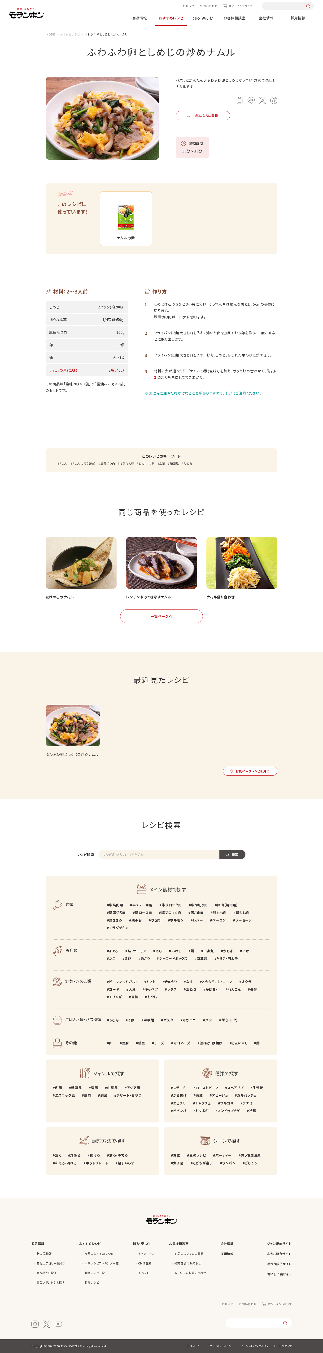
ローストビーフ (207, 1087)
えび (128, 958)
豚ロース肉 (143, 912)
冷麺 (252, 1110)
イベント (143, 1273)
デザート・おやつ (129, 1095)
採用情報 (298, 17)
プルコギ (226, 1103)
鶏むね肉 (242, 912)
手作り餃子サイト (279, 1264)
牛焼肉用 (116, 905)
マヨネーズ (182, 1043)
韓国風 (174, 463)
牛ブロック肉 (172, 905)
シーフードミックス (173, 958)
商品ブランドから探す (51, 1282)
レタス (172, 989)
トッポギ (202, 1110)
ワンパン (229, 1163)
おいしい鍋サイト (279, 1274)
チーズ (159, 1043)
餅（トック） (230, 1020)
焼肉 (87, 1095)
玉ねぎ (191, 989)
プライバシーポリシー (222, 1346)
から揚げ (180, 1095)
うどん (113, 1020)
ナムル (63, 463)
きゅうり (171, 981)
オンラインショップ (240, 6)
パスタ (168, 1020)
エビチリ (179, 1103)
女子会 (178, 1163)
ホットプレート (97, 1163)
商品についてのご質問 (189, 1253)
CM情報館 (145, 1263)
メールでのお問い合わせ (190, 1273)
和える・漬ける (66, 1163)
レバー (198, 920)
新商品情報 (44, 1253)
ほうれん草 (127, 463)
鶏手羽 (136, 920)
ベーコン (219, 920)
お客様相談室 (234, 17)
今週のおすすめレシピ (99, 1253)
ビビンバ (179, 1110)
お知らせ (188, 6)
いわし (176, 950)
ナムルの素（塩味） (84, 463)
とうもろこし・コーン (217, 981)
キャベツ (151, 989)
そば (131, 1020)
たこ (112, 958)
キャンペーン (146, 1253)
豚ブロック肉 (171, 912)
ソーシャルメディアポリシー (256, 1346)
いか (245, 950)
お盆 (176, 1155)
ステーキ (179, 1087)
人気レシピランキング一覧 (102, 1263)
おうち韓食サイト (279, 1253)
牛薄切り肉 (199, 905)
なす (189, 981)
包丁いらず (126, 1163)
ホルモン (176, 920)
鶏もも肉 (220, 912)
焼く (58, 1155)
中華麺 (149, 1020)
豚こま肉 (197, 912)
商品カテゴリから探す (51, 1263)
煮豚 (199, 1095)
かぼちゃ (211, 989)
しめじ (143, 463)
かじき (228, 950)
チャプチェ (203, 1103)
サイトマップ (285, 1346)
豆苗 (134, 996)
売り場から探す (47, 1273)
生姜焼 (258, 1087)
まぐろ (113, 950)
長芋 (253, 989)
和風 (58, 1087)
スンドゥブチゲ (229, 1110)
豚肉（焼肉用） (227, 905)
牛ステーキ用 (142, 905)
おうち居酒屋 (251, 1155)
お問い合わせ (209, 6)
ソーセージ (243, 920)
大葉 (132, 989)
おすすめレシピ (171, 17)
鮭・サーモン (137, 950)
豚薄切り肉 (107, 463)
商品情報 (139, 17)
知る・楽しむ (203, 17)
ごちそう (251, 1163)
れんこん (234, 989)
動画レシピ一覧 (95, 1273)
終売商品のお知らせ (188, 1263)
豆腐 (125, 1043)
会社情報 (266, 17)
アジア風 (133, 1087)
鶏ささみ (115, 920)
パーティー (223, 1155)
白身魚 (208, 950)
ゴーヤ (114, 989)
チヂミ (247, 1103)
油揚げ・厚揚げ (211, 1043)
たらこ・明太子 (227, 958)
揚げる (95, 1155)
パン (208, 1020)
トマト (151, 981)
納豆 (141, 1043)
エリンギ (115, 996)
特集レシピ (92, 1282)
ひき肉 (156, 920)
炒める (188, 463)
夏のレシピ (197, 1155)
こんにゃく (239, 1043)
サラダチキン (119, 927)
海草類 (202, 958)
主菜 (162, 463)
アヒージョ (220, 1095)
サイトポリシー (194, 1346)
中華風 (112, 1087)
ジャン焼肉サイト (279, 1243)
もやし (152, 996)
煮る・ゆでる (118, 1155)
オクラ (246, 981)
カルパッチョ (246, 1095)
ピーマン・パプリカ (123, 981)
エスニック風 (65, 1095)
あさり (145, 958)
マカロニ (189, 1020)
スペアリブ (235, 1087)
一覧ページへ (161, 616)
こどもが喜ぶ (203, 1163)
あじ (158, 950)
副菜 (103, 1095)
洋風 (94, 1087)
